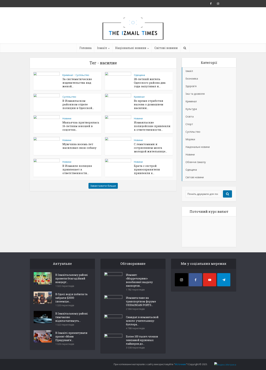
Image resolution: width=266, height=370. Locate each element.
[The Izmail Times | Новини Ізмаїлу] (133, 32)
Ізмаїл (102, 48)
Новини (66, 118)
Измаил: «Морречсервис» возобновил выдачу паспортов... (139, 280)
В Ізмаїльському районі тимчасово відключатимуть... (71, 317)
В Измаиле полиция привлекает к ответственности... (77, 169)
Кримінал (67, 75)
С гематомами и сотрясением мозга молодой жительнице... (150, 147)
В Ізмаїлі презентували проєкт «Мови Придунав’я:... (71, 336)
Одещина (139, 75)
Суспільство (82, 75)
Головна (85, 48)
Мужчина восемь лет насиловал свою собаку (79, 145)
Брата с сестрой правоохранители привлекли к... (147, 169)
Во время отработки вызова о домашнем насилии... (148, 104)
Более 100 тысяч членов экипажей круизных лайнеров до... (142, 340)
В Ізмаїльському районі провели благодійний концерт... (71, 278)
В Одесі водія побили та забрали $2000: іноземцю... (71, 297)
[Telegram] (223, 279)
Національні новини (130, 48)
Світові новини (166, 48)
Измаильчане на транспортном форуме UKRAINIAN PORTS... (141, 301)
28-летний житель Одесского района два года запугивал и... (150, 82)
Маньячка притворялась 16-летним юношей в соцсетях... (80, 126)
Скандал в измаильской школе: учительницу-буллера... (142, 320)
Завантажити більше (103, 185)
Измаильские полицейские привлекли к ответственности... (152, 126)
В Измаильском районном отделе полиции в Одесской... (78, 104)
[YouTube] (209, 279)
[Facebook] (195, 279)
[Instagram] (181, 279)
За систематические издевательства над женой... (77, 82)
